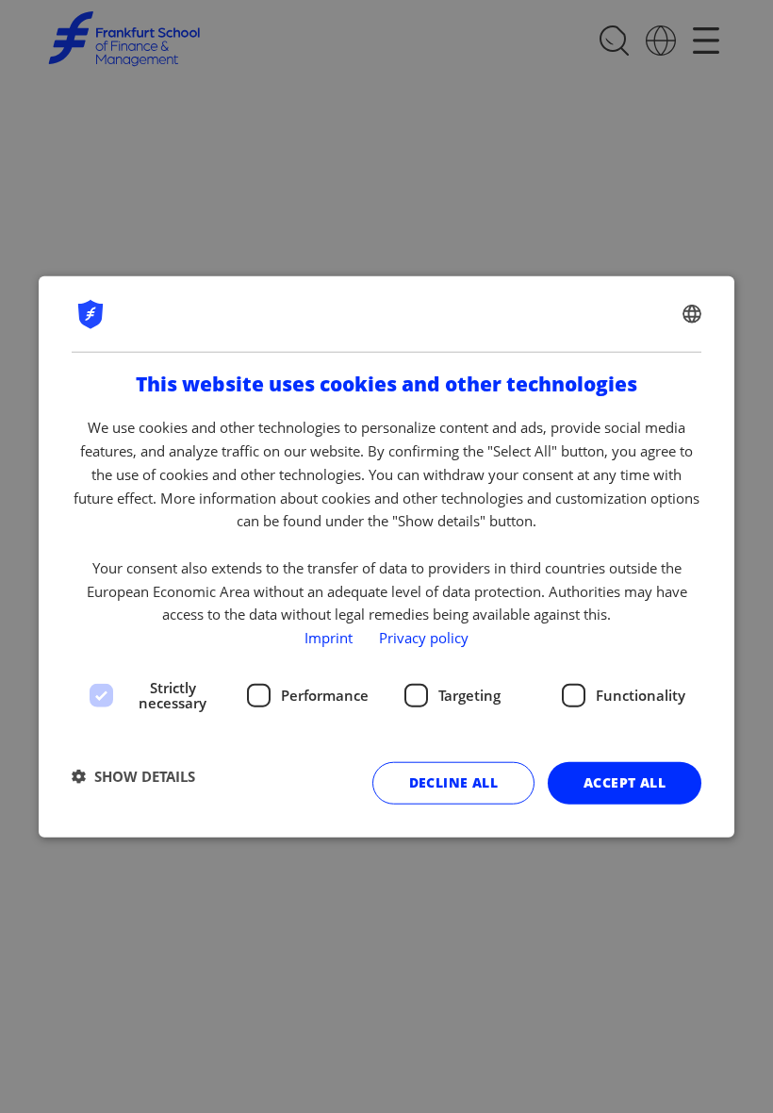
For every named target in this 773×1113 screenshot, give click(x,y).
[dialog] (386, 557)
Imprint (328, 637)
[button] (133, 776)
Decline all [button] (453, 782)
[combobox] (692, 314)
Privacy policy (424, 637)
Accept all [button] (625, 782)
